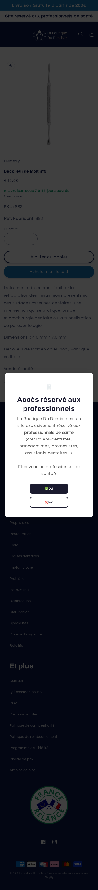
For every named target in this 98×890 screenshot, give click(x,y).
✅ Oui (49, 488)
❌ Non (49, 502)
